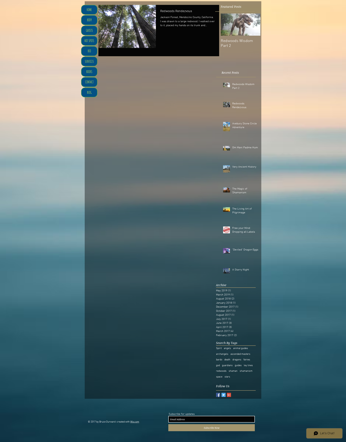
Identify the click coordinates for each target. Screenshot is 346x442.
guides (238, 365)
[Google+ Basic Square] (229, 395)
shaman (233, 371)
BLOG (89, 92)
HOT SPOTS (89, 40)
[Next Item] (254, 24)
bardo (219, 359)
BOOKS (89, 71)
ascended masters (240, 354)
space (219, 376)
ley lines (248, 365)
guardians (227, 365)
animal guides (240, 348)
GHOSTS (89, 30)
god (218, 365)
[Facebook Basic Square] (218, 395)
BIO (89, 51)
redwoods (221, 371)
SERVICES (89, 61)
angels (227, 348)
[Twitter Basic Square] (223, 395)
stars (227, 376)
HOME (89, 9)
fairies (246, 359)
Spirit (219, 348)
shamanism (246, 371)
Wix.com (134, 421)
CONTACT (89, 82)
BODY (89, 20)
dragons (236, 359)
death (227, 359)
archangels (222, 354)
